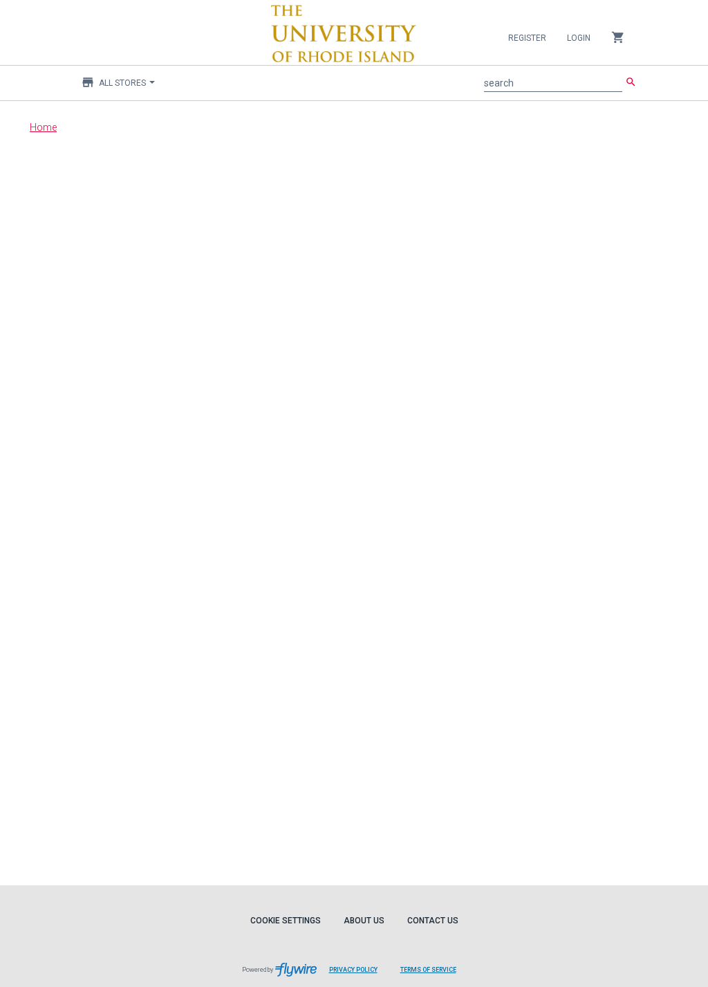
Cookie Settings (285, 920)
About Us (364, 920)
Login (578, 38)
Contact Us (432, 920)
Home (43, 127)
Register (527, 38)
